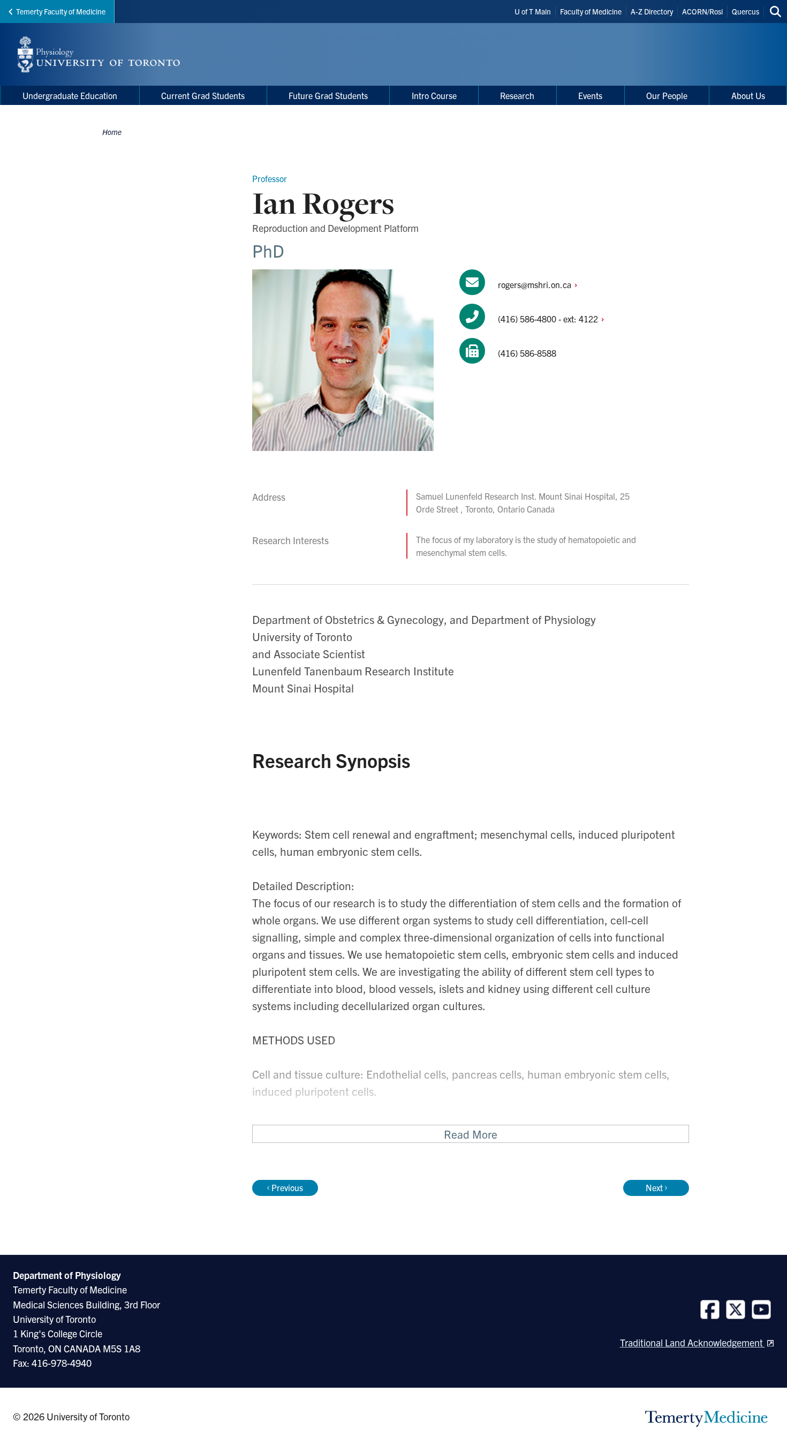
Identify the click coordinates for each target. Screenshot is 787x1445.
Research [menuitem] (517, 95)
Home (112, 132)
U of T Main (532, 11)
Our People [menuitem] (666, 95)
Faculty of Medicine (591, 11)
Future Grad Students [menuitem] (328, 95)
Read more (470, 1134)
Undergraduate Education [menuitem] (69, 95)
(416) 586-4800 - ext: (549, 318)
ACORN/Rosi (702, 11)
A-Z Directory (652, 11)
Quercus (745, 11)
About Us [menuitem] (748, 95)
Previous (287, 1187)
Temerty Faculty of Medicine (60, 11)
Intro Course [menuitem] (434, 95)
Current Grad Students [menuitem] (203, 95)
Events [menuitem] (590, 95)
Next (654, 1187)
